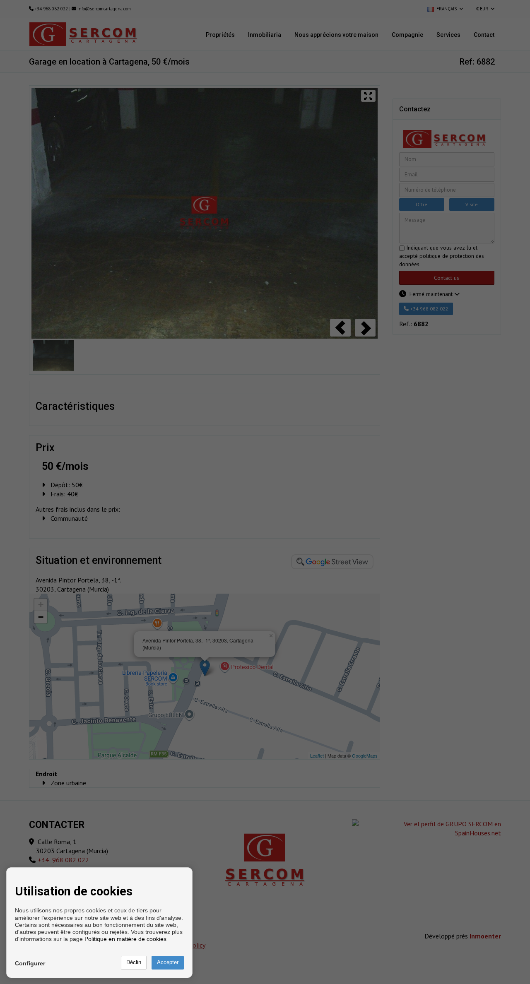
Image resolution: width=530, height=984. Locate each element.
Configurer (30, 963)
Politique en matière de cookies (125, 939)
